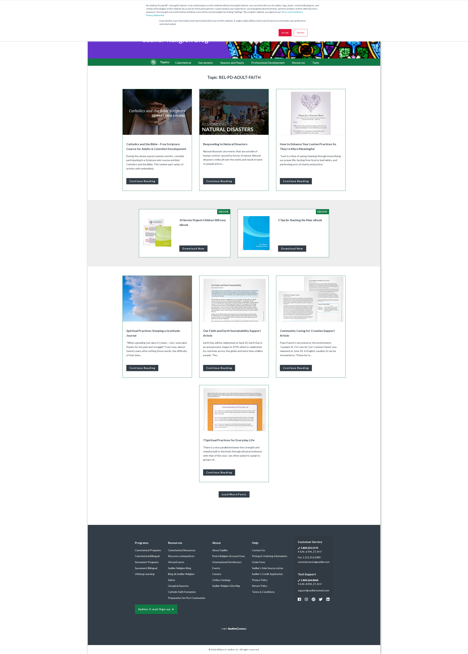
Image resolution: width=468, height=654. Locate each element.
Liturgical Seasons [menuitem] (178, 585)
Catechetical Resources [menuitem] (181, 550)
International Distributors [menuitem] (227, 562)
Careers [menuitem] (216, 573)
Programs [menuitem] (141, 542)
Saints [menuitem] (171, 579)
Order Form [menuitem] (258, 562)
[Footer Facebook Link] (299, 599)
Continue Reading (142, 181)
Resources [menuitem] (298, 62)
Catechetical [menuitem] (183, 62)
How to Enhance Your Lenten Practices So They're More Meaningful (308, 146)
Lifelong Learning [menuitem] (144, 573)
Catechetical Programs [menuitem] (148, 550)
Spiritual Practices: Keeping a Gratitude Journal (153, 333)
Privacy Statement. (155, 15)
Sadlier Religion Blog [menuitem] (179, 568)
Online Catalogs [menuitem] (221, 579)
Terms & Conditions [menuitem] (263, 591)
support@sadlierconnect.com (313, 590)
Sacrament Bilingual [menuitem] (146, 568)
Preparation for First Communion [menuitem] (186, 597)
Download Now (193, 248)
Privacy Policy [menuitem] (259, 579)
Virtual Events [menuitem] (176, 562)
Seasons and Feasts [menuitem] (232, 62)
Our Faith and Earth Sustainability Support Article (232, 333)
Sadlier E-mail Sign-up (154, 609)
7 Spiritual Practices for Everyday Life (228, 440)
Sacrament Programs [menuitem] (147, 562)
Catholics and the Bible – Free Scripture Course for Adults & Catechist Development (156, 146)
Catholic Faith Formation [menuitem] (182, 591)
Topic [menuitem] (315, 62)
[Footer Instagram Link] (306, 599)
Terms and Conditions (292, 12)
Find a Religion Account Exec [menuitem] (228, 556)
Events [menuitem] (216, 568)
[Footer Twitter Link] (320, 599)
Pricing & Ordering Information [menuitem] (269, 556)
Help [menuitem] (255, 542)
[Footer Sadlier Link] (328, 599)
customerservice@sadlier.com (314, 561)
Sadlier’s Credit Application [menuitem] (267, 573)
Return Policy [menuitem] (259, 585)
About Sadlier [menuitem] (220, 550)
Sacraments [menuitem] (205, 62)
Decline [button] (300, 32)
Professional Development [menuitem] (268, 62)
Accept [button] (285, 32)
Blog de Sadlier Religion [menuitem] (181, 573)
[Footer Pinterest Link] (313, 599)
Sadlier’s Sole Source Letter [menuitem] (267, 568)
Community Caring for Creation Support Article (307, 333)
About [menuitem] (216, 542)
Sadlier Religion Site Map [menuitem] (226, 585)
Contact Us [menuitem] (258, 550)
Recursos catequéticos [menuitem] (181, 556)
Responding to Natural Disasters (225, 144)
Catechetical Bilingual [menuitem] (147, 556)
